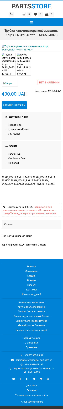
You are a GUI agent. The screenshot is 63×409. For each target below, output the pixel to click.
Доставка (31, 385)
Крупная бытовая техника (31, 307)
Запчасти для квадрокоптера (31, 321)
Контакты (31, 289)
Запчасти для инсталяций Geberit (31, 316)
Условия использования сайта (31, 395)
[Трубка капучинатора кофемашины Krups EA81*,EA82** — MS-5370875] (31, 48)
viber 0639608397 (34, 364)
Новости (31, 285)
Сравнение (31, 347)
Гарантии (32, 390)
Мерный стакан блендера (31, 325)
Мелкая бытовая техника (31, 311)
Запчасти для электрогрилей (31, 330)
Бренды (31, 280)
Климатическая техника (31, 302)
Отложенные (31, 342)
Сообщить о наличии (14, 105)
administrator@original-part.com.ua (34, 360)
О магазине (31, 271)
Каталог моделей (31, 294)
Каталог (31, 275)
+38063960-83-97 (34, 355)
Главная (31, 266)
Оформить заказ (31, 338)
